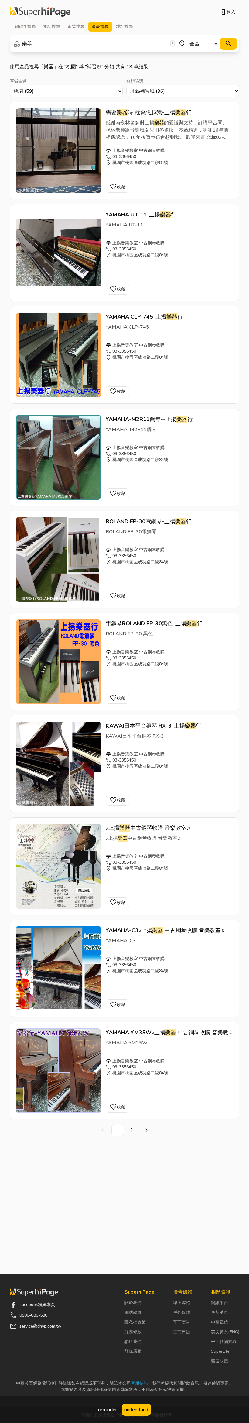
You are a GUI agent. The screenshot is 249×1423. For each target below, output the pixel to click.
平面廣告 (181, 1322)
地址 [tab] (124, 26)
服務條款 (133, 1332)
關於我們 (133, 1303)
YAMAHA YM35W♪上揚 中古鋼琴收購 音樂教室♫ (167, 1033)
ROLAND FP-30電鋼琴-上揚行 (149, 521)
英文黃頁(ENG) (225, 1332)
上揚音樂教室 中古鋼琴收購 (138, 150)
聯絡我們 (133, 1341)
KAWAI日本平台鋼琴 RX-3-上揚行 (153, 725)
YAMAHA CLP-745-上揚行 (144, 316)
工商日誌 (181, 1332)
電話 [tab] (51, 26)
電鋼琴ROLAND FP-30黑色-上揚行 (154, 623)
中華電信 (219, 1322)
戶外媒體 (181, 1312)
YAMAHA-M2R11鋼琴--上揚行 (149, 419)
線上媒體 (181, 1303)
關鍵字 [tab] (25, 26)
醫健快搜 (219, 1361)
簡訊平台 (219, 1303)
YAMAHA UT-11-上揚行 (141, 214)
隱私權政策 (135, 1322)
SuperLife (220, 1351)
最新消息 (219, 1312)
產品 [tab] (100, 26)
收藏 (117, 187)
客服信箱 (139, 1383)
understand (136, 1409)
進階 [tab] (75, 26)
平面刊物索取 (224, 1341)
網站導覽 (133, 1312)
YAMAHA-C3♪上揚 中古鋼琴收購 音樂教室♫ (165, 930)
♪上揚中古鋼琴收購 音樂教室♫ (148, 828)
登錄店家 (133, 1351)
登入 (227, 12)
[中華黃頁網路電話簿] (40, 12)
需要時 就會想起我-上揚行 (149, 112)
